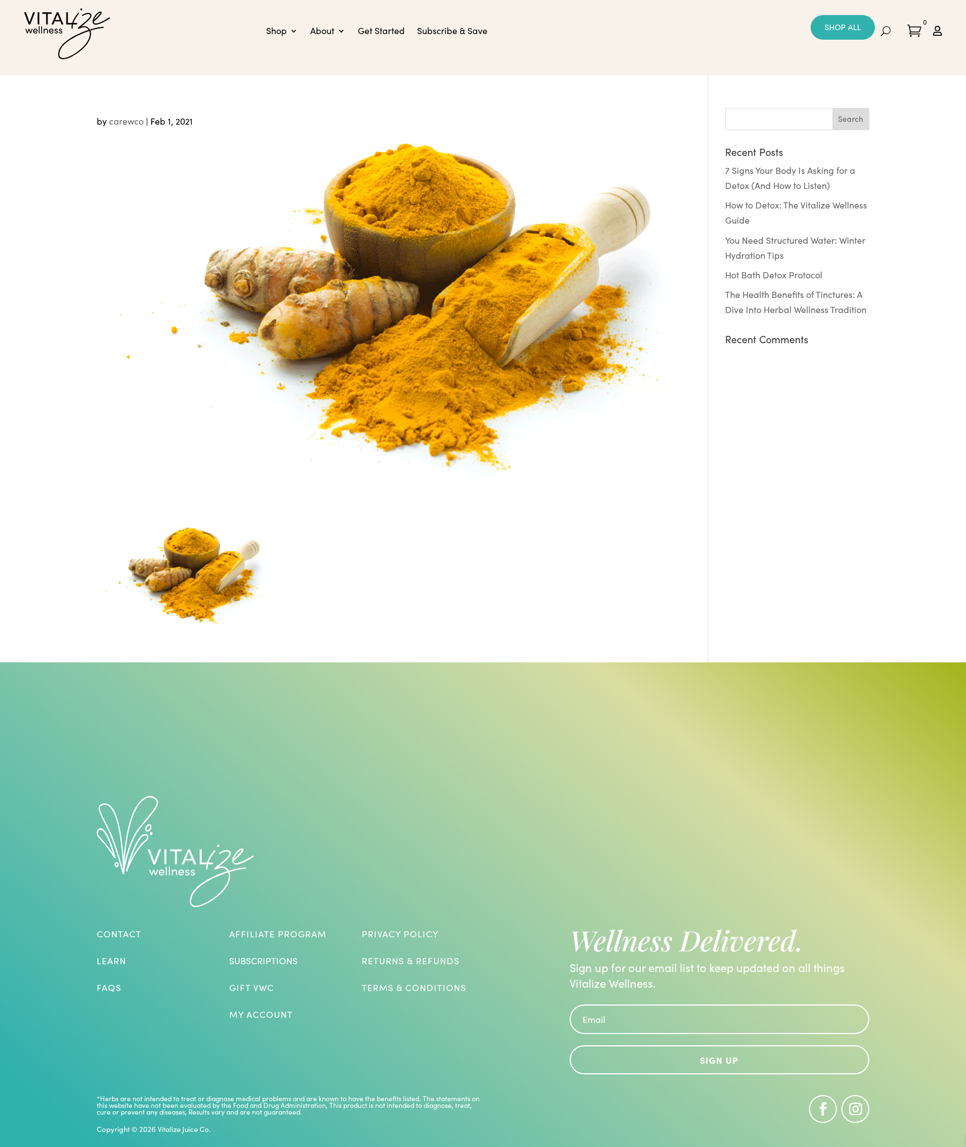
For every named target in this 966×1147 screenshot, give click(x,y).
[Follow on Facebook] (823, 1109)
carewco (126, 121)
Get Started (381, 31)
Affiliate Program (277, 934)
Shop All (843, 27)
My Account (261, 1014)
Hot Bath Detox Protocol (773, 275)
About (322, 31)
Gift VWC (251, 987)
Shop (276, 31)
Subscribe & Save (452, 31)
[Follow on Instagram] (855, 1109)
